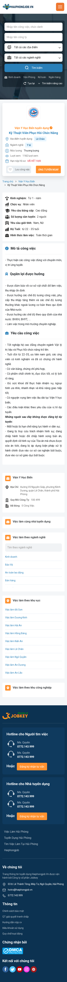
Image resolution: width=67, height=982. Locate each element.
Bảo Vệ (9, 564)
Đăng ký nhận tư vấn (32, 766)
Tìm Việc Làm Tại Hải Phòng (21, 844)
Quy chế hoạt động (12, 933)
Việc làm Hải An (13, 625)
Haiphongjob (11, 850)
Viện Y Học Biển (26, 181)
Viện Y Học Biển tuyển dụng (32, 128)
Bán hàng (10, 580)
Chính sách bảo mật (13, 911)
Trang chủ (7, 181)
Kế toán (42, 77)
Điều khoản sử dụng (13, 928)
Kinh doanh (15, 77)
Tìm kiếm (37, 67)
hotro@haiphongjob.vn (20, 889)
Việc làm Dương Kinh (16, 617)
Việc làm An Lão (13, 672)
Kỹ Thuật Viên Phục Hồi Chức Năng (33, 133)
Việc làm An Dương (15, 664)
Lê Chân (40, 139)
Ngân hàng (54, 77)
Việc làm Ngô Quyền (15, 657)
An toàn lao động (14, 572)
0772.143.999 (15, 895)
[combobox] (33, 47)
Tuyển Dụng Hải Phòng (17, 837)
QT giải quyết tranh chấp (15, 916)
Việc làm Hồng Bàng (16, 633)
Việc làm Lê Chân (14, 649)
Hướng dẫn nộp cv (12, 922)
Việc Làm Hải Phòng (16, 831)
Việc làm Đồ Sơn (14, 609)
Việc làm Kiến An (14, 641)
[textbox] (33, 47)
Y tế (29, 145)
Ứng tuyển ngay (48, 169)
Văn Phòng (29, 77)
